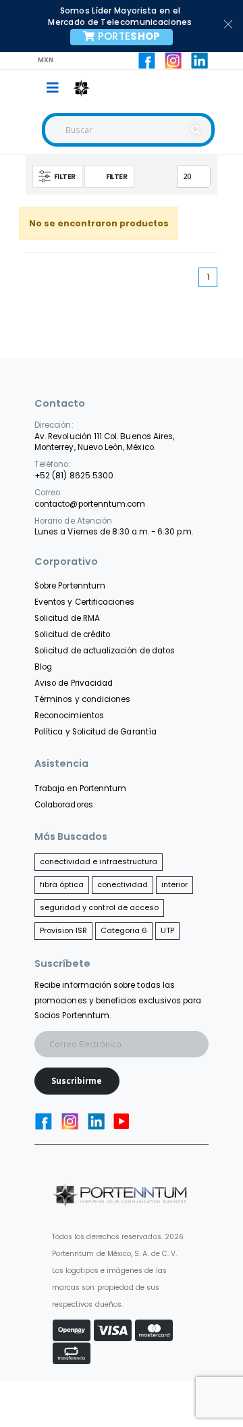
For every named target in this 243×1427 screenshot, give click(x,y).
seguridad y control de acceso (99, 907)
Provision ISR (64, 930)
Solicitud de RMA (67, 618)
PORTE (129, 36)
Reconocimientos (69, 715)
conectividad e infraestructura (99, 861)
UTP (167, 930)
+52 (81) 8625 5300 (73, 475)
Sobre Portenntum (69, 585)
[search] (197, 129)
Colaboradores (63, 804)
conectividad (122, 884)
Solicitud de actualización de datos (104, 650)
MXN (46, 59)
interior (174, 884)
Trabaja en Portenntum (80, 788)
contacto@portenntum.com (89, 504)
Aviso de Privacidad (73, 683)
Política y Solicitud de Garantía (95, 731)
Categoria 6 (124, 930)
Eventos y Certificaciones (84, 602)
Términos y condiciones (82, 699)
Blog (43, 666)
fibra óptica (62, 884)
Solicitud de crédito (72, 634)
